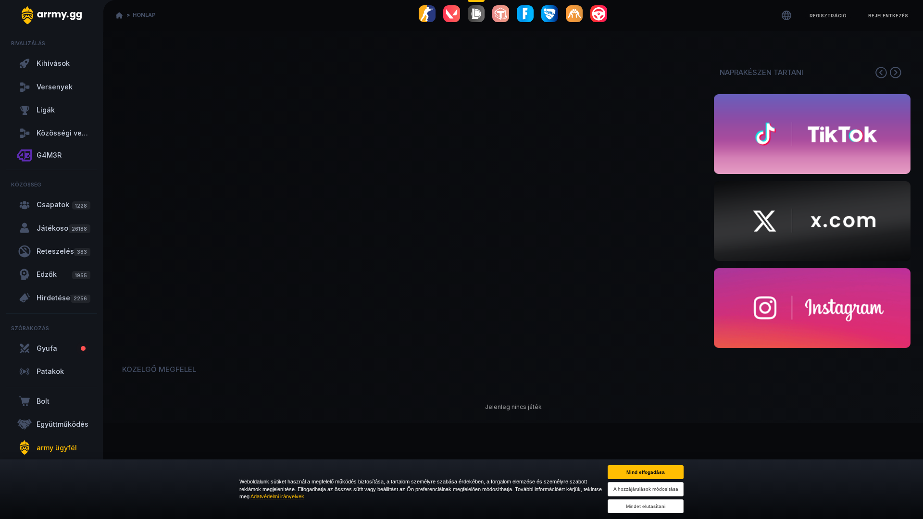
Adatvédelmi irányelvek (277, 496)
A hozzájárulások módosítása (645, 489)
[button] (828, 15)
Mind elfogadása (645, 472)
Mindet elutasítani (645, 506)
